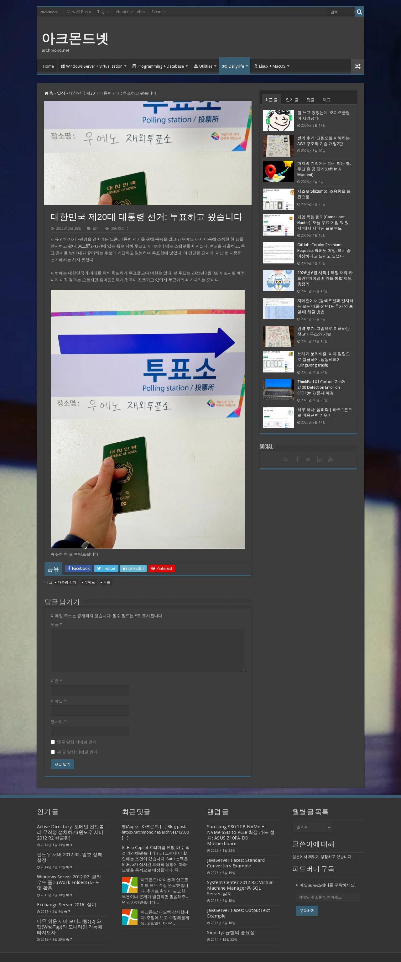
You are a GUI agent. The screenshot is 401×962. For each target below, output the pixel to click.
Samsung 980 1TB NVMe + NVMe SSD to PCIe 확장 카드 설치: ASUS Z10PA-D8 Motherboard (240, 835)
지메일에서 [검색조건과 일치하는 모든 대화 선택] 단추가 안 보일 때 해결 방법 (325, 306)
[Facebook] (297, 460)
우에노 (90, 582)
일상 (61, 93)
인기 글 (292, 99)
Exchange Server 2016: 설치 (66, 904)
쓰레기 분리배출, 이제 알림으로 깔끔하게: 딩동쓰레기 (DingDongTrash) (323, 359)
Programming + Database (161, 66)
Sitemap (159, 12)
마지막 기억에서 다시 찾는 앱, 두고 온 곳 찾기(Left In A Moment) (324, 169)
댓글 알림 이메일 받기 (76, 742)
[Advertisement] (246, 37)
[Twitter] (308, 460)
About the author (130, 12)
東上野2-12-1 (90, 246)
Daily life (236, 66)
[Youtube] (331, 460)
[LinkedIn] (320, 460)
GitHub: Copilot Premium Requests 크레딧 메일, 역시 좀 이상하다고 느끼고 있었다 (324, 250)
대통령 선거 (67, 582)
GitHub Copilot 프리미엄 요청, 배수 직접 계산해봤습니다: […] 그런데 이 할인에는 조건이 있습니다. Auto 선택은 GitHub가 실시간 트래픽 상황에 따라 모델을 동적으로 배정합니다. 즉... (156, 858)
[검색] (359, 12)
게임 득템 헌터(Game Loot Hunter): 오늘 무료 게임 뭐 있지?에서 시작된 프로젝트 (323, 223)
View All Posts (79, 12)
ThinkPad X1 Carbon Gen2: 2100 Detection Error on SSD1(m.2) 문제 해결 (321, 387)
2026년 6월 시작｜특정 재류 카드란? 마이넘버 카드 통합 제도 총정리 (325, 278)
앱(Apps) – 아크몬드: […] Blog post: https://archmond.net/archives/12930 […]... (155, 832)
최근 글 (271, 99)
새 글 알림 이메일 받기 (77, 752)
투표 (106, 582)
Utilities (205, 66)
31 (72, 845)
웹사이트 (59, 721)
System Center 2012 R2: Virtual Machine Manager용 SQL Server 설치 (240, 888)
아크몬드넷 (75, 38)
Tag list (103, 12)
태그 (327, 99)
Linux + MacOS (272, 66)
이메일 (58, 701)
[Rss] (286, 460)
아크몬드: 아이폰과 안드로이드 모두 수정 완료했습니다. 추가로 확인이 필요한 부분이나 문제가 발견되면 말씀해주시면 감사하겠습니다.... (156, 891)
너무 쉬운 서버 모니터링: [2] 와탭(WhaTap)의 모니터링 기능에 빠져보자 (69, 926)
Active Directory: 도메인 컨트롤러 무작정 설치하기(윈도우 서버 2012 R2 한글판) (70, 832)
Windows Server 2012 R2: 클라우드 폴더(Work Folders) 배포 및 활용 (69, 882)
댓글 (56, 624)
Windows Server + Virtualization (94, 66)
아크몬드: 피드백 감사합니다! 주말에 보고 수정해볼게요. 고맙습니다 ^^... (165, 918)
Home (48, 66)
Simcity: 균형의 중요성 (231, 932)
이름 (56, 681)
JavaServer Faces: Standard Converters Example (236, 863)
